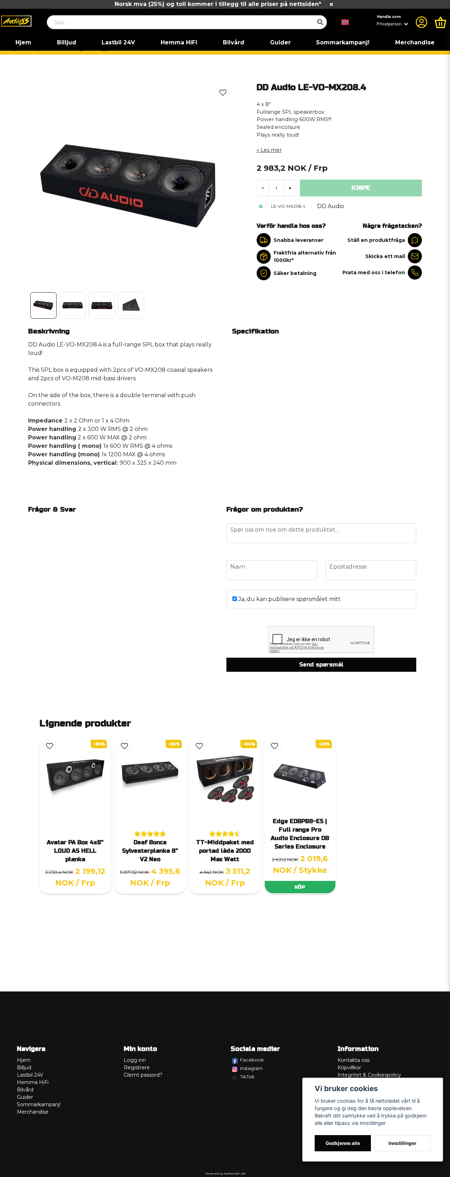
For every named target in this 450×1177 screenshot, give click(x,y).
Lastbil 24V (118, 42)
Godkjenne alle (343, 1143)
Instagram (251, 1068)
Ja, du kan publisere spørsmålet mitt (289, 599)
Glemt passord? (143, 1075)
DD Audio (330, 206)
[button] (345, 22)
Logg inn (135, 1060)
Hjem (23, 42)
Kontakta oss (353, 1060)
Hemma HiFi (179, 42)
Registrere (137, 1067)
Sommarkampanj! (342, 42)
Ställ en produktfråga (376, 240)
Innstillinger (402, 1143)
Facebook (252, 1060)
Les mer (271, 150)
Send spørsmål (321, 664)
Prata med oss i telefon (373, 272)
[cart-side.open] (440, 22)
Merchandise (415, 42)
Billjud (66, 42)
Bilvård (233, 42)
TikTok (247, 1076)
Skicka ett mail (385, 256)
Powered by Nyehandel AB (225, 1173)
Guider (280, 42)
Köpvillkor (349, 1067)
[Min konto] (421, 22)
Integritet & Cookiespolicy (369, 1075)
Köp (300, 887)
